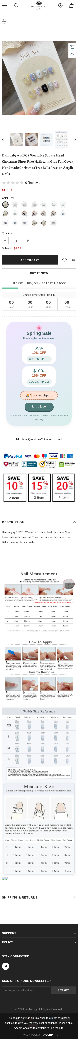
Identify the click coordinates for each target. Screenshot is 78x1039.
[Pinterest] (5, 966)
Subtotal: (7, 248)
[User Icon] (60, 5)
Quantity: (7, 233)
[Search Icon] (16, 5)
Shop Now (39, 406)
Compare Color (64, 118)
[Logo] (39, 5)
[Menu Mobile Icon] (4, 5)
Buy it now (39, 273)
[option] (39, 78)
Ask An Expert (52, 439)
